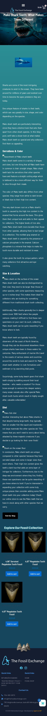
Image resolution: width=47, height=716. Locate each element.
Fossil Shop (29, 681)
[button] (23, 5)
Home (27, 678)
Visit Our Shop (10, 516)
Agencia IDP (37, 711)
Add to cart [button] (12, 574)
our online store (9, 499)
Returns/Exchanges (9, 678)
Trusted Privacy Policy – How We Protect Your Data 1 (11, 683)
